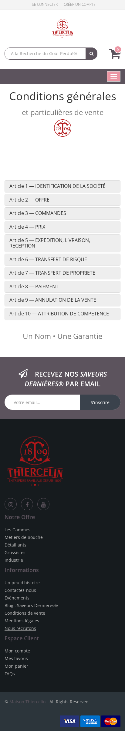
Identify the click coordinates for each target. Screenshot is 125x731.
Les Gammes (17, 529)
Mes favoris (16, 658)
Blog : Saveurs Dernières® (31, 605)
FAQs (10, 674)
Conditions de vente (25, 613)
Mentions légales (22, 621)
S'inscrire (100, 402)
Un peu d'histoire (22, 582)
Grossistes (15, 552)
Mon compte (17, 651)
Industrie (14, 560)
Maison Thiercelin (27, 702)
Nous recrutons (20, 628)
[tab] (62, 186)
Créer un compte (80, 4)
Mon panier (16, 666)
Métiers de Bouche (24, 537)
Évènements (17, 598)
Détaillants (15, 545)
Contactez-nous (20, 590)
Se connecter (45, 4)
